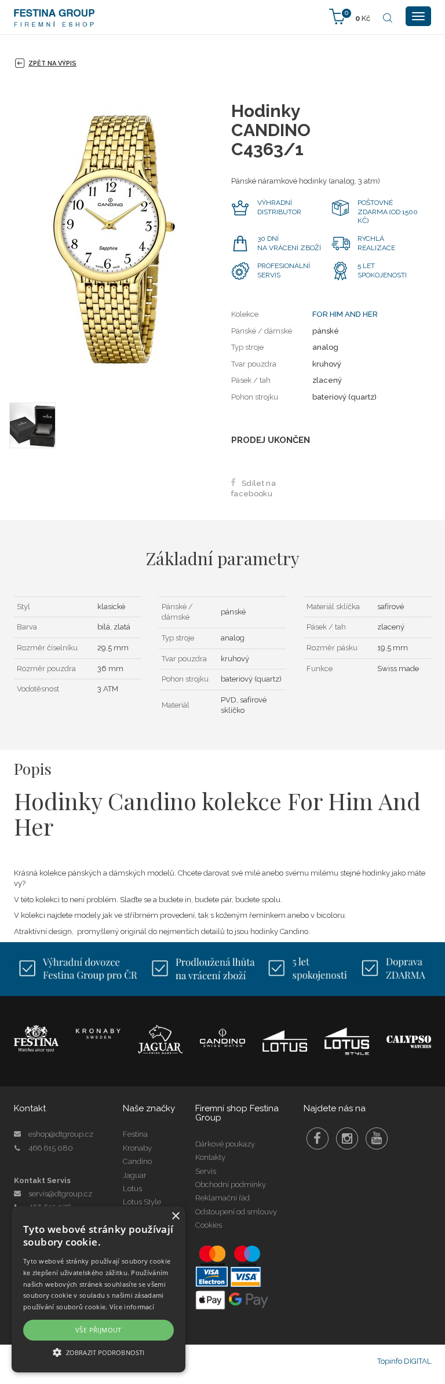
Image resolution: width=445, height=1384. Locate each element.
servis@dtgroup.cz (60, 1193)
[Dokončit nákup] (349, 16)
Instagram (347, 1138)
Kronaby (137, 1148)
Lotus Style (142, 1202)
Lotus (132, 1188)
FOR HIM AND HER (345, 314)
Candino (137, 1161)
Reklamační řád (222, 1197)
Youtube (377, 1138)
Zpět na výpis (52, 63)
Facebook (318, 1138)
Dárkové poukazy (225, 1144)
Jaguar (135, 1175)
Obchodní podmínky (230, 1184)
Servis (205, 1171)
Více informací (132, 1306)
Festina (135, 1134)
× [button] (175, 1216)
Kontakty (210, 1157)
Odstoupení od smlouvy (236, 1211)
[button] (98, 1351)
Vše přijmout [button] (98, 1330)
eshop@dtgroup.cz (60, 1134)
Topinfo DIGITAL (404, 1361)
